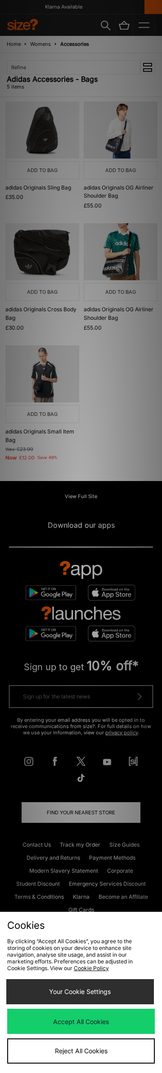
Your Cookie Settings (80, 991)
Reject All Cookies (81, 1051)
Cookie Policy (91, 968)
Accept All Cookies (81, 1021)
